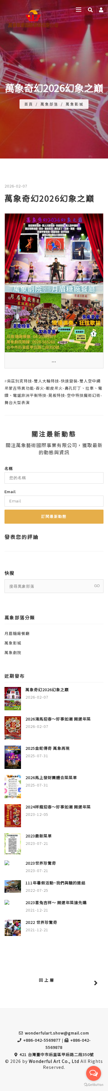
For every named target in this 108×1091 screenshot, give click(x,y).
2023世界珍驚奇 (41, 863)
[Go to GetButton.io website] (93, 1085)
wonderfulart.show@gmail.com (57, 1033)
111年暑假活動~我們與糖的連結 (56, 882)
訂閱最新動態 (54, 516)
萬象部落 (49, 103)
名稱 (8, 468)
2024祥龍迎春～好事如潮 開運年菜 (58, 806)
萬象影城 (75, 103)
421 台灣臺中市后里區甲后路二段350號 (57, 1054)
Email (10, 492)
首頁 (28, 103)
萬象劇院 (12, 652)
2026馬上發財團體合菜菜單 (51, 777)
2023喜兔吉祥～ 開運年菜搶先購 (56, 902)
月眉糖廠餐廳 (17, 633)
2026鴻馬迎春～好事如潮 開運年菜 (58, 718)
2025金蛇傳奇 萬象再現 (48, 748)
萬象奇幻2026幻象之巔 (47, 689)
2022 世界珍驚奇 (41, 922)
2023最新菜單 (39, 835)
